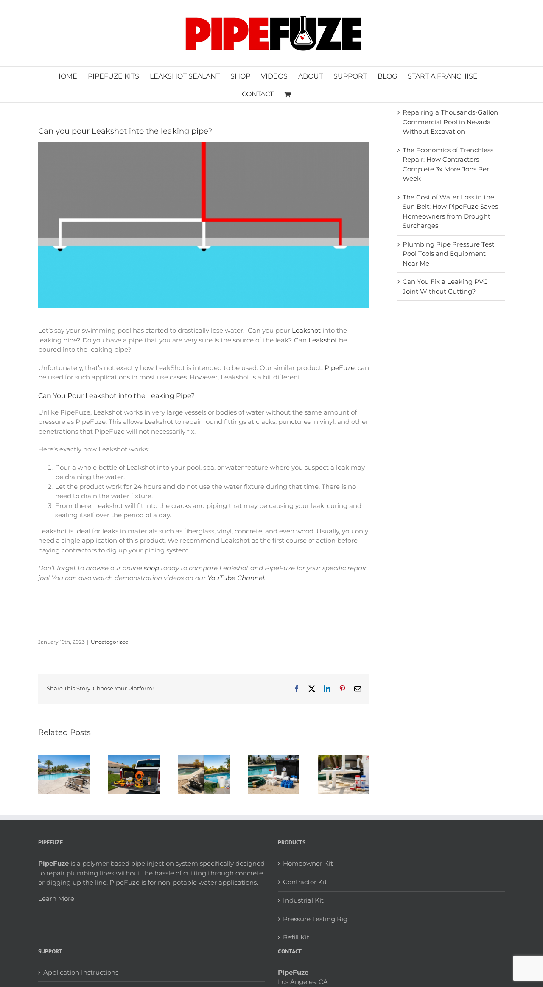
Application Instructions (80, 972)
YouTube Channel (235, 578)
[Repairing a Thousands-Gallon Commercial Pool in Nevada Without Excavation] (64, 759)
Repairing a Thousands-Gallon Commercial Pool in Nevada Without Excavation (450, 121)
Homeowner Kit (308, 863)
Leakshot (306, 330)
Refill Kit (296, 937)
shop (151, 568)
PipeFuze (340, 368)
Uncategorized (110, 642)
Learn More (56, 898)
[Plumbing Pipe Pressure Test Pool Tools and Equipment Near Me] (273, 759)
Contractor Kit (305, 882)
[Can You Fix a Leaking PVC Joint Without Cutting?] (343, 759)
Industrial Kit (303, 900)
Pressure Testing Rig (315, 919)
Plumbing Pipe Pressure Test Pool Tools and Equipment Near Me (448, 253)
